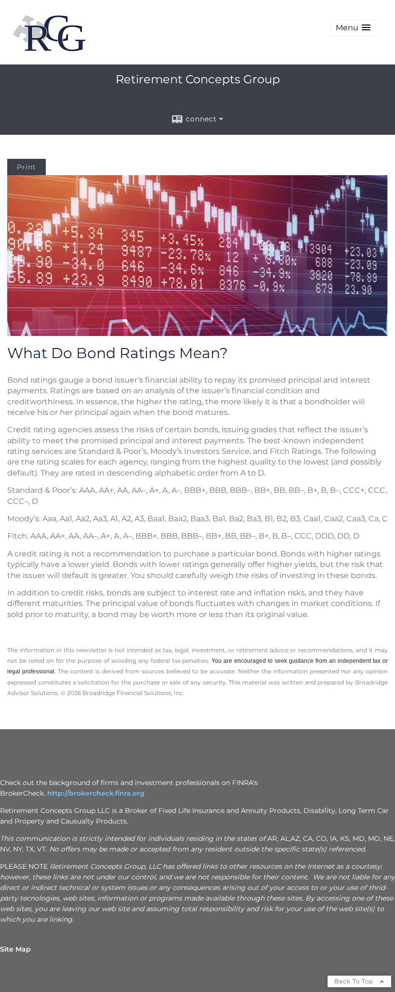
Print (26, 167)
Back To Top (354, 981)
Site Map (15, 949)
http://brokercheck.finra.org (96, 793)
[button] (353, 27)
